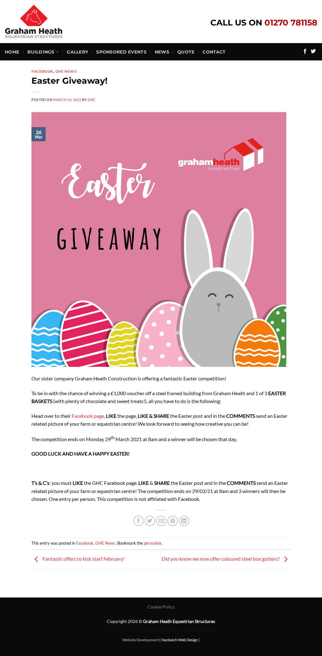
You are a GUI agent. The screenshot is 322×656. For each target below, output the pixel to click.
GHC (92, 100)
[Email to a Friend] (161, 521)
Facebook (42, 71)
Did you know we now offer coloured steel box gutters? (221, 559)
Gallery (77, 52)
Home (12, 52)
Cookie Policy (161, 606)
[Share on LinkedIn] (184, 521)
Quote (185, 52)
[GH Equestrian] (46, 21)
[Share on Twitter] (150, 521)
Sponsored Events (121, 52)
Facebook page (88, 416)
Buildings (40, 52)
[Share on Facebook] (138, 521)
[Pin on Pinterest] (172, 521)
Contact (214, 52)
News (162, 52)
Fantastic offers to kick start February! (83, 559)
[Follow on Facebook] (305, 51)
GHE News (65, 71)
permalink (153, 543)
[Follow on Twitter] (313, 51)
